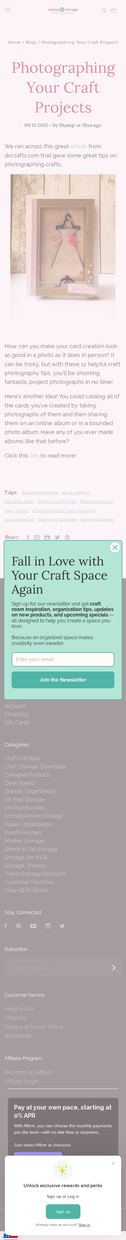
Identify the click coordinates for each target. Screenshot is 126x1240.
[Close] (115, 547)
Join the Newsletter (63, 680)
